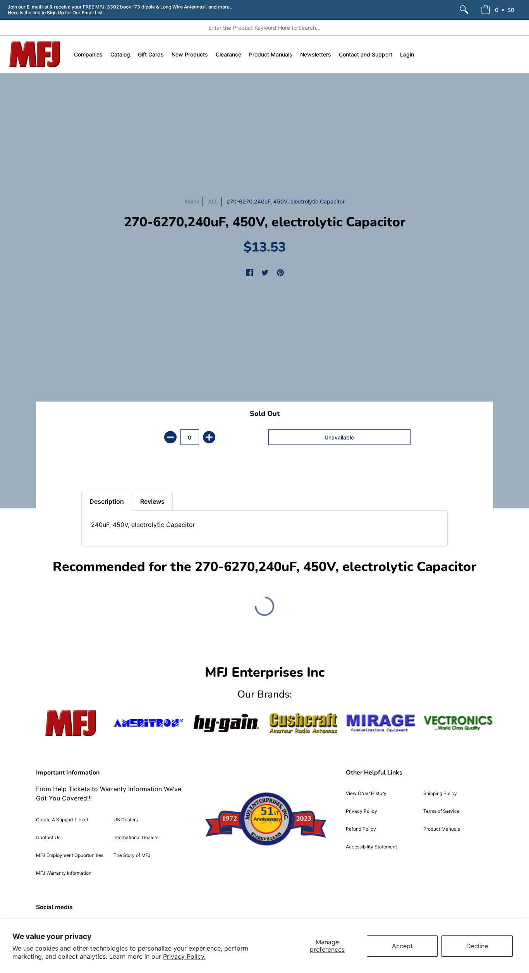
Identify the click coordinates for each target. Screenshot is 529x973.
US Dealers (125, 820)
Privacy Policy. (184, 956)
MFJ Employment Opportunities (69, 855)
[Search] (464, 9)
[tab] (94, 472)
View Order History (366, 793)
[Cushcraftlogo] (303, 723)
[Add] (209, 437)
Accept (402, 946)
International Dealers (135, 837)
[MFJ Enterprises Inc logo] (35, 54)
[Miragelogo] (381, 723)
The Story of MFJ (132, 855)
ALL (213, 201)
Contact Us (48, 837)
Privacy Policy (361, 811)
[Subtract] (170, 437)
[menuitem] (464, 9)
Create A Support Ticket (62, 820)
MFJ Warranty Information (63, 873)
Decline (477, 946)
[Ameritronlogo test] (148, 723)
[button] (497, 9)
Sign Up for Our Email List (75, 12)
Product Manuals (441, 829)
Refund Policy (361, 829)
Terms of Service (441, 811)
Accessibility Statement (371, 847)
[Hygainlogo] (226, 723)
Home (192, 201)
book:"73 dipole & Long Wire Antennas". (163, 7)
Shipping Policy (440, 793)
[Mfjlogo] (71, 723)
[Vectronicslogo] (458, 723)
